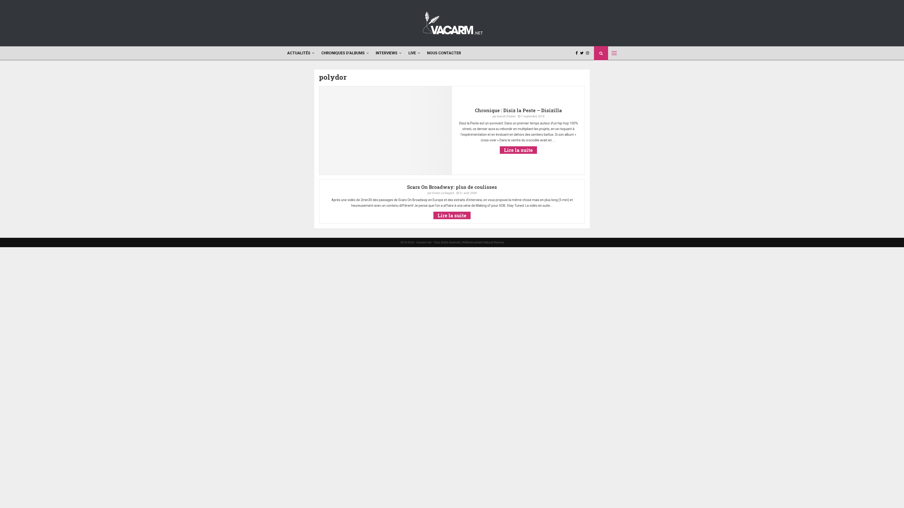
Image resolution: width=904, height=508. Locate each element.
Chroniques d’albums (343, 53)
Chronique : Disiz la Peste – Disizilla (518, 110)
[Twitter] (583, 53)
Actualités (298, 53)
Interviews (386, 53)
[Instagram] (589, 53)
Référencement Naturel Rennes (483, 242)
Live (412, 53)
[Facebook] (578, 53)
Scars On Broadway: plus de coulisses (452, 187)
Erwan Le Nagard (443, 193)
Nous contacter (444, 53)
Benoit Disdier (506, 116)
